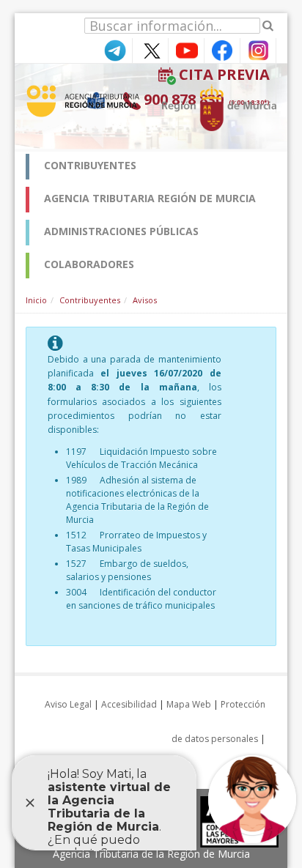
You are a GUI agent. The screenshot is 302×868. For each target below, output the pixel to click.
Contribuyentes (89, 299)
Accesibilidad (129, 704)
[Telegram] (114, 49)
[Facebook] (222, 49)
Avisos (145, 299)
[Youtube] (186, 49)
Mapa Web (188, 704)
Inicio (36, 299)
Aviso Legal (68, 704)
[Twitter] (150, 49)
